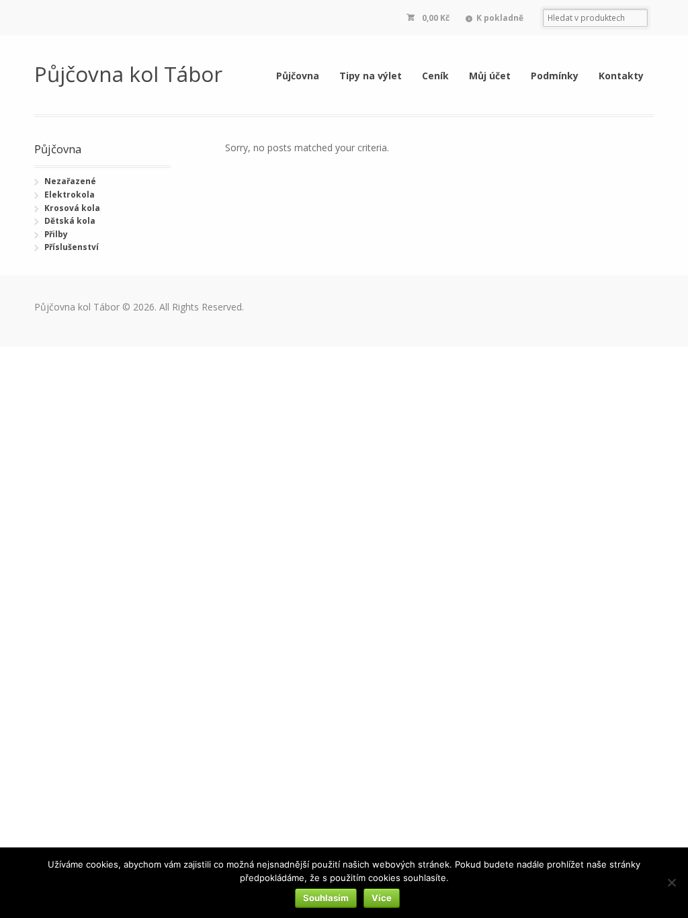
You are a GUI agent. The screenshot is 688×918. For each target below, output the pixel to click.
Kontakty (621, 75)
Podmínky (554, 75)
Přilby (56, 234)
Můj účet (490, 75)
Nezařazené (70, 181)
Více (382, 897)
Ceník (435, 75)
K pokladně (499, 18)
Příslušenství (71, 247)
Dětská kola (69, 220)
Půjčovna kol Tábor (128, 73)
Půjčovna (297, 75)
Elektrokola (69, 194)
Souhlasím (326, 897)
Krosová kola (72, 208)
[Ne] (671, 882)
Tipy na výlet (370, 75)
